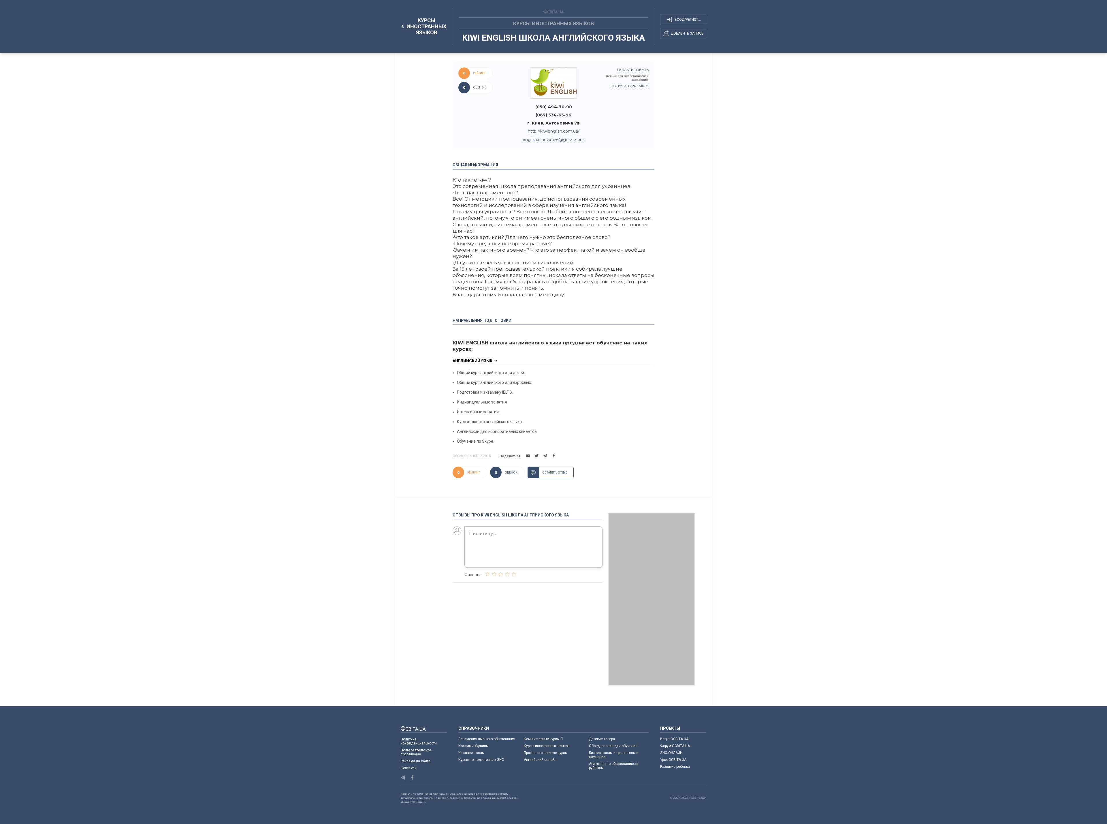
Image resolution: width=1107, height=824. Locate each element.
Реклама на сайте (415, 761)
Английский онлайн (540, 760)
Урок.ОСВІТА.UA (673, 760)
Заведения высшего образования (486, 739)
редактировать (633, 69)
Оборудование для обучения (613, 746)
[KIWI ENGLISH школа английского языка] (553, 83)
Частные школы (471, 753)
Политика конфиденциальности (419, 741)
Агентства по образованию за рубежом (613, 766)
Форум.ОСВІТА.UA (675, 746)
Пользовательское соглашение (416, 752)
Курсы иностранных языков (547, 746)
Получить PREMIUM (630, 86)
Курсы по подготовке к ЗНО (481, 760)
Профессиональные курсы (546, 753)
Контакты (408, 768)
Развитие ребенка (675, 767)
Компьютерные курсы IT (543, 739)
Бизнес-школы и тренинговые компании (613, 755)
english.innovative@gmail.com (553, 139)
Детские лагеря (602, 739)
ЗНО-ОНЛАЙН (671, 753)
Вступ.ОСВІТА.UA (674, 739)
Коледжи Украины (473, 746)
